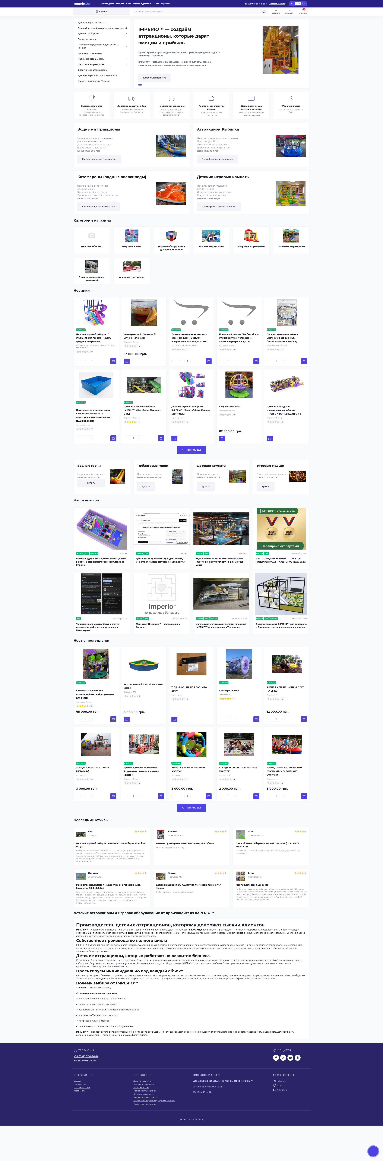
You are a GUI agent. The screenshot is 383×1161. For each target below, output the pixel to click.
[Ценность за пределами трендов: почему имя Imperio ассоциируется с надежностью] (162, 529)
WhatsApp (282, 1090)
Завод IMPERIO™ (85, 1060)
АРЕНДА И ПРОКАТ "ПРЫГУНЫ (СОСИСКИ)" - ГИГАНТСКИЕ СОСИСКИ (284, 771)
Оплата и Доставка (142, 4)
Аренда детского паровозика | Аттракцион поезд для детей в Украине (141, 771)
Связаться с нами (82, 1087)
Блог (128, 4)
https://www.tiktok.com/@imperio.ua (298, 1058)
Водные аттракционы (143, 1094)
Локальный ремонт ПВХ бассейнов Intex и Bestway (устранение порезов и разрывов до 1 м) (239, 338)
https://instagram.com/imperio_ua (283, 1058)
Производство (107, 4)
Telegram (281, 1081)
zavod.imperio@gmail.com (208, 1086)
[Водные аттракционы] (171, 148)
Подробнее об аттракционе (217, 159)
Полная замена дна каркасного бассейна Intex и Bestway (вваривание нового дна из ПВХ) (190, 338)
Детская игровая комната (145, 1097)
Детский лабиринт (142, 1081)
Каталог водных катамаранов (98, 206)
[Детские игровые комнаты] (291, 196)
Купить (91, 483)
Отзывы (120, 4)
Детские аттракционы (143, 1084)
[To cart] (113, 361)
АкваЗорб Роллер (229, 690)
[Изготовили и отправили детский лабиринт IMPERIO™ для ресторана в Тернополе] (221, 594)
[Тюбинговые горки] (176, 476)
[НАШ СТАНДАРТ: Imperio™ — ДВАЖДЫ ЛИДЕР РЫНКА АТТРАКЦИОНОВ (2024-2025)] (281, 529)
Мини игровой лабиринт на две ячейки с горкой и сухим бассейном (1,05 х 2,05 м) (108, 886)
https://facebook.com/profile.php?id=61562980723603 (276, 1058)
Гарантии (165, 4)
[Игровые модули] (296, 476)
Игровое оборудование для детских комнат (154, 1101)
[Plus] (92, 361)
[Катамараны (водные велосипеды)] (171, 196)
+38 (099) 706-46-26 (86, 1056)
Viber (279, 1085)
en (303, 4)
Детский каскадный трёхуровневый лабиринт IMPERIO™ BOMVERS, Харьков (284, 410)
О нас (156, 4)
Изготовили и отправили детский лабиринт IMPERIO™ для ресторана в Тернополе (221, 625)
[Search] (264, 11)
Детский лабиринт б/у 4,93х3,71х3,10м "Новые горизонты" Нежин (188, 886)
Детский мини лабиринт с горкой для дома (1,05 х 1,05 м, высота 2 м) (268, 845)
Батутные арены (141, 1087)
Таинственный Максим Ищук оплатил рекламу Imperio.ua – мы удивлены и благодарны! (97, 627)
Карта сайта (79, 1091)
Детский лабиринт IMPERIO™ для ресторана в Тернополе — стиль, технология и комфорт (281, 625)
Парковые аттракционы (144, 1104)
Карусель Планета (229, 406)
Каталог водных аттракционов (99, 159)
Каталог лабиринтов (154, 77)
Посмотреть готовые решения (219, 206)
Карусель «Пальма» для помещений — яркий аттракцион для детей (95, 694)
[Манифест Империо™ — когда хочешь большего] (162, 594)
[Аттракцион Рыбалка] (291, 148)
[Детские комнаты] (236, 476)
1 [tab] (140, 85)
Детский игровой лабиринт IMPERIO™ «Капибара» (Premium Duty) (142, 410)
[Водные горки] (116, 476)
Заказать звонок (277, 4)
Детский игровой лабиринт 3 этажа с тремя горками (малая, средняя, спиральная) (93, 338)
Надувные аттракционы (144, 1091)
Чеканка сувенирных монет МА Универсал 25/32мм (185, 843)
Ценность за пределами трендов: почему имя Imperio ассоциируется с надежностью (161, 560)
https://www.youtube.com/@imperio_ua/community (290, 1058)
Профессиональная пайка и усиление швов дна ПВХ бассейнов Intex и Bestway (282, 338)
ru (299, 4)
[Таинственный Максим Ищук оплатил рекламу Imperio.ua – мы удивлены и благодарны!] (102, 594)
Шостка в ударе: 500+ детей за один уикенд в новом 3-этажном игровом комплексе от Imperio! (101, 561)
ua (292, 4)
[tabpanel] (221, 54)
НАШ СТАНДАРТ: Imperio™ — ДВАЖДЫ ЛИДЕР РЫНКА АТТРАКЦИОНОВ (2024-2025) (281, 560)
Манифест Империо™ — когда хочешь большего (158, 625)
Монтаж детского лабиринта (252, 885)
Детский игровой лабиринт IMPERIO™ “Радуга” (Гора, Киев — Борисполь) (190, 410)
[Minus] (79, 361)
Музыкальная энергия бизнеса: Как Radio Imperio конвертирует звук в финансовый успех (220, 561)
